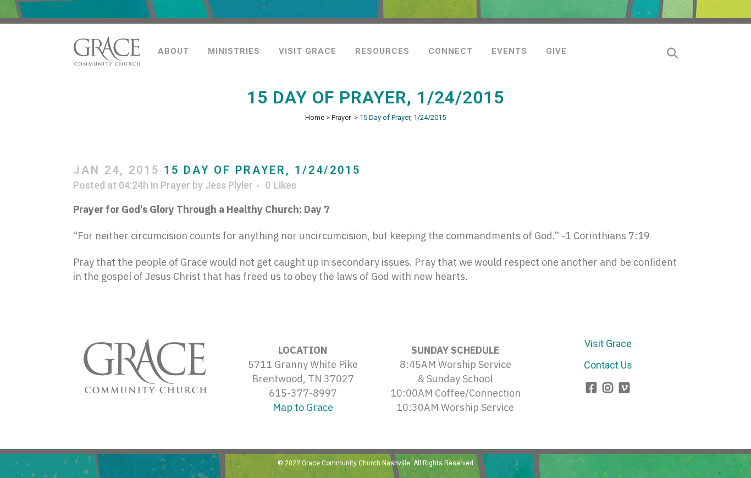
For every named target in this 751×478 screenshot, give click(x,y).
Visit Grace (608, 343)
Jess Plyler (229, 185)
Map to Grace (303, 407)
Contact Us (608, 365)
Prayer (341, 117)
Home (314, 117)
